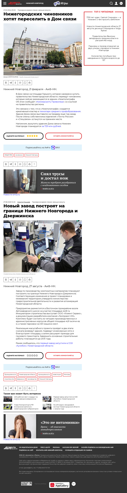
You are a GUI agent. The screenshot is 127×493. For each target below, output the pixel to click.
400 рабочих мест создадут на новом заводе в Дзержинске (26, 398)
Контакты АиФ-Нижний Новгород (49, 450)
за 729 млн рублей (51, 126)
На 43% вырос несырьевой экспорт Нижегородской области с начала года (66, 407)
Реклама (56, 447)
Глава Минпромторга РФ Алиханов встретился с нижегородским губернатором (26, 407)
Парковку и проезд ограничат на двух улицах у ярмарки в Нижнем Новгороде (103, 48)
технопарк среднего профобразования (60, 111)
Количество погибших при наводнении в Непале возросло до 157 (104, 58)
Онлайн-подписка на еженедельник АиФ (97, 447)
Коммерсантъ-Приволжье (50, 102)
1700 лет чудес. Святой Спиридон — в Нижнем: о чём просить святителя (104, 18)
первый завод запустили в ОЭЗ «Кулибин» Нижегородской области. (44, 344)
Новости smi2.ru (11, 194)
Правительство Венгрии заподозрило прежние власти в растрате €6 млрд (103, 38)
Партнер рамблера (40, 483)
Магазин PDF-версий (70, 447)
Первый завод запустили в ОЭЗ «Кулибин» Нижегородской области (65, 399)
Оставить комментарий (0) (63, 136)
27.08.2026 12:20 (9, 202)
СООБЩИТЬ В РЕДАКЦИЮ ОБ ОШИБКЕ (78, 450)
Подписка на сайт (26, 450)
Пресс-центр (45, 447)
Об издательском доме (28, 447)
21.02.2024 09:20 (9, 10)
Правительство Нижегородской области (19, 274)
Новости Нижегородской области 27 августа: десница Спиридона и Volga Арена (104, 28)
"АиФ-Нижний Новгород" (29, 77)
